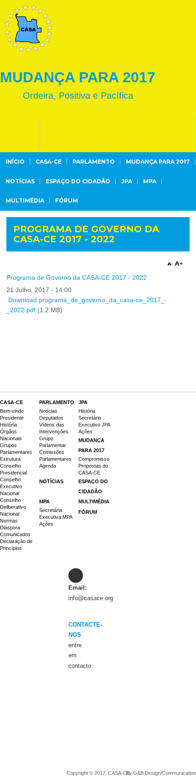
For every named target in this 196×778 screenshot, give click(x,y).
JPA (126, 181)
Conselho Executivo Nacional (11, 486)
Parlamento (93, 161)
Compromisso (93, 459)
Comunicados (15, 534)
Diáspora (10, 527)
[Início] (28, 28)
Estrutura (10, 459)
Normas (9, 520)
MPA (149, 181)
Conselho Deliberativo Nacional (13, 507)
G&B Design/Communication (164, 773)
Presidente (12, 418)
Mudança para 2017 (158, 161)
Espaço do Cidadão (78, 181)
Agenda (47, 466)
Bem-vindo (12, 411)
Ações (85, 431)
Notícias (20, 181)
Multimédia (24, 200)
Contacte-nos (71, 629)
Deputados (51, 418)
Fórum (66, 200)
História (8, 424)
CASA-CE (49, 161)
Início (15, 161)
